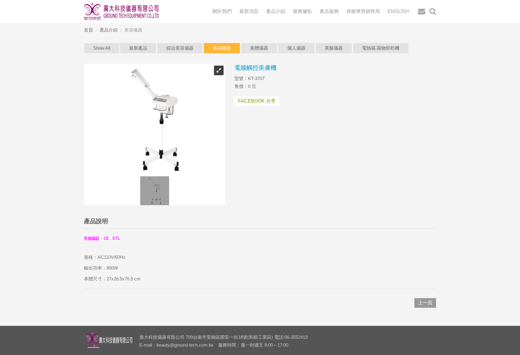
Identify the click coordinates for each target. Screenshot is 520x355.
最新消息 (248, 11)
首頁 (88, 29)
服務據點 (302, 11)
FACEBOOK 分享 (257, 100)
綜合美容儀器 (179, 48)
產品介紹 (275, 11)
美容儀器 (222, 48)
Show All (101, 48)
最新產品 (138, 48)
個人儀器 (296, 48)
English (398, 11)
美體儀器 (259, 48)
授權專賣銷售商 (363, 11)
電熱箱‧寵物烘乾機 (380, 48)
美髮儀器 (334, 48)
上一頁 (425, 302)
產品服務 (329, 11)
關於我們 (222, 11)
